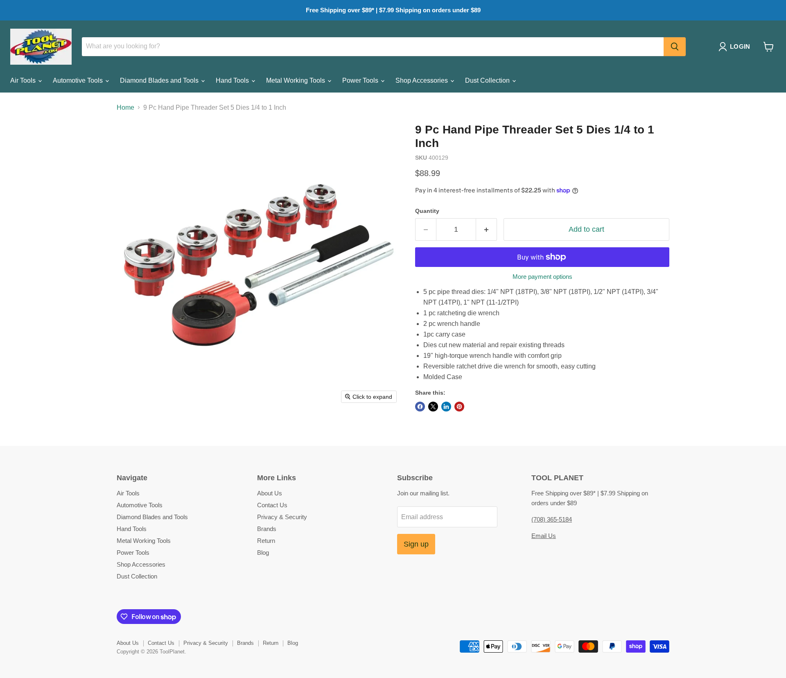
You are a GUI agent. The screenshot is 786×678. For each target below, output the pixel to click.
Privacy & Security (282, 516)
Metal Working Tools (296, 80)
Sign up (416, 544)
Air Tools (23, 80)
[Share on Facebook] (420, 406)
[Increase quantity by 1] (486, 229)
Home (125, 107)
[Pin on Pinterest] (459, 406)
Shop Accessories (422, 80)
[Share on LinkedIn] (446, 406)
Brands (266, 528)
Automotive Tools (78, 80)
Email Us (543, 535)
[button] (735, 47)
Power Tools (361, 80)
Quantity (427, 211)
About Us (269, 493)
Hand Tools (233, 80)
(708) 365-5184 (551, 519)
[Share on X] (433, 406)
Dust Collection (488, 80)
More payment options (542, 276)
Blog (263, 552)
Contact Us (272, 505)
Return (266, 540)
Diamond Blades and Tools (160, 80)
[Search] (675, 46)
